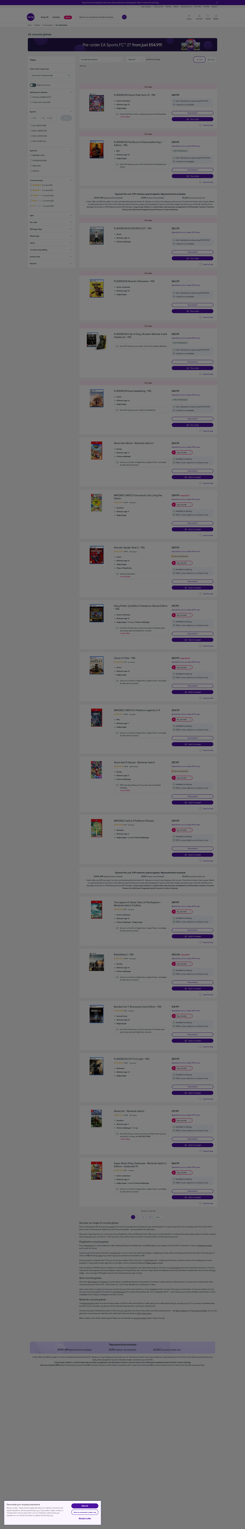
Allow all (85, 1506)
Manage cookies (85, 1518)
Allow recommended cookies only (85, 1512)
